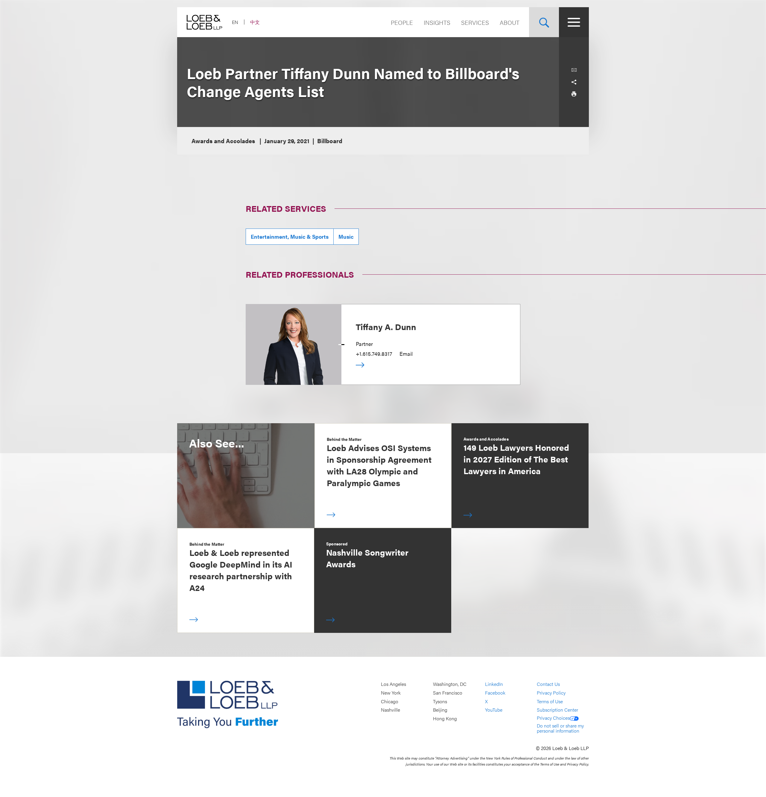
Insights (437, 22)
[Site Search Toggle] (544, 22)
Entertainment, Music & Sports (290, 236)
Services (475, 22)
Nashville (390, 709)
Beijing (440, 709)
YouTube (493, 709)
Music (346, 236)
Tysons (440, 701)
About (509, 22)
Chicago (389, 701)
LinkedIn (494, 684)
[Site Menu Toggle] (574, 22)
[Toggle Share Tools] (574, 82)
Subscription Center (557, 709)
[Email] (574, 70)
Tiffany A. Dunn (386, 326)
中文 (255, 22)
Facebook (495, 692)
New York (391, 692)
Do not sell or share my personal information (560, 728)
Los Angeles (393, 684)
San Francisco (447, 692)
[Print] (574, 94)
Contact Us (548, 684)
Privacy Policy (551, 692)
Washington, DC (449, 684)
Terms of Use (550, 701)
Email (406, 353)
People (402, 22)
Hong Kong (445, 718)
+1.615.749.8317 (374, 353)
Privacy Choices (553, 717)
